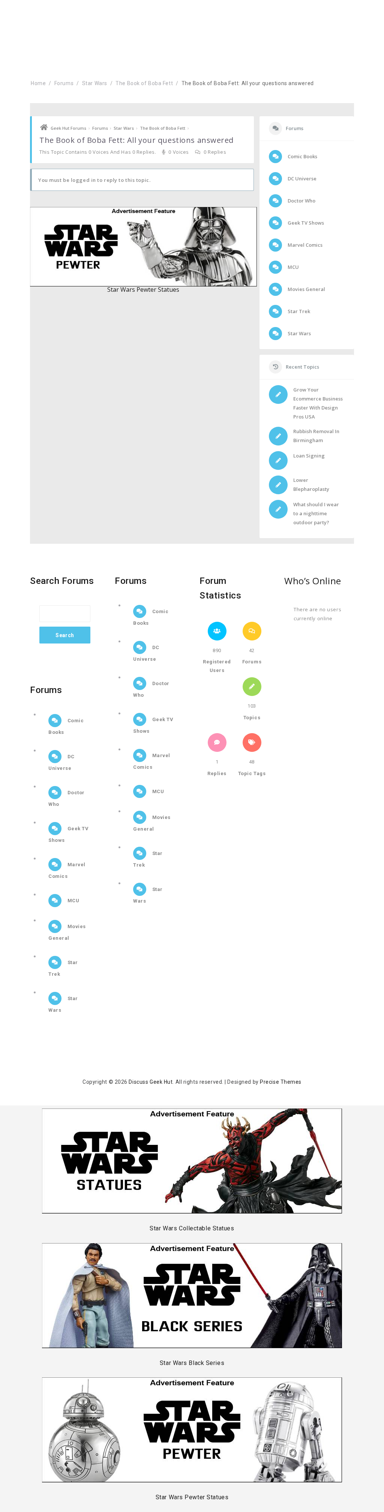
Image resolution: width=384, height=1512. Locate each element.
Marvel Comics (304, 245)
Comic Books (301, 156)
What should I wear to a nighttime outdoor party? (316, 513)
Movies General (305, 289)
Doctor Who (300, 200)
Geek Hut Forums (68, 128)
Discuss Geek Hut (150, 1082)
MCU (292, 267)
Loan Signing (309, 455)
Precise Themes (281, 1082)
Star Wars (94, 83)
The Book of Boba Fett (144, 83)
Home (38, 83)
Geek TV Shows (305, 222)
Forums (64, 83)
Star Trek (298, 311)
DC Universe (301, 178)
